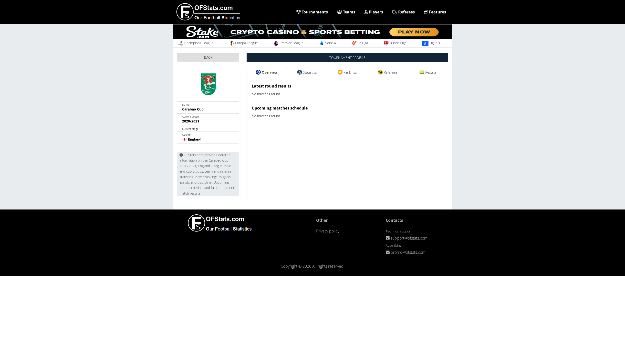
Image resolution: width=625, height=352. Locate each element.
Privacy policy (327, 231)
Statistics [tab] (309, 72)
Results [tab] (430, 72)
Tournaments (314, 12)
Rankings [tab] (350, 72)
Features (437, 12)
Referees (406, 12)
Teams (348, 12)
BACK (208, 57)
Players (375, 12)
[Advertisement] (347, 167)
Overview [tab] (269, 72)
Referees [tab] (390, 72)
